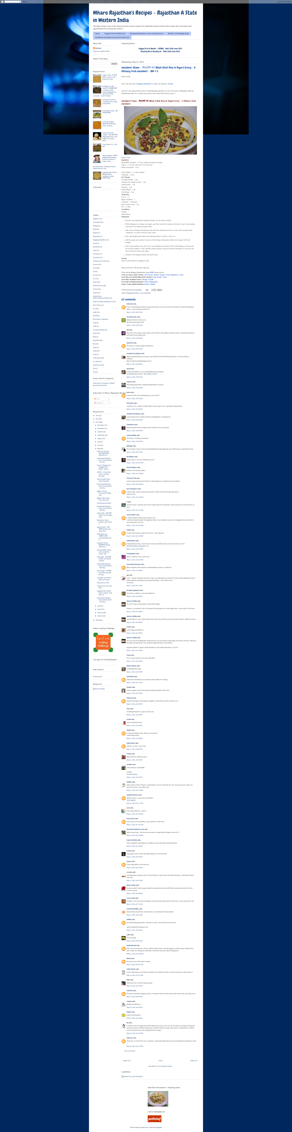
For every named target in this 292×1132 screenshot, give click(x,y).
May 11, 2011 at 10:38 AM (135, 473)
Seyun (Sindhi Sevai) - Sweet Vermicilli (104, 480)
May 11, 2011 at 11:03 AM (135, 497)
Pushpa (129, 754)
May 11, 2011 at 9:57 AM (134, 452)
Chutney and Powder (100, 261)
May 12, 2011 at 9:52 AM (134, 941)
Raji (128, 330)
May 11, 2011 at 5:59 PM (134, 715)
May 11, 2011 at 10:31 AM (135, 463)
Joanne (129, 851)
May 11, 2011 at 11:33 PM (135, 814)
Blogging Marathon (132, 293)
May (98, 449)
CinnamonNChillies (133, 909)
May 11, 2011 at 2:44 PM (134, 672)
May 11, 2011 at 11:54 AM (135, 525)
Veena (165, 277)
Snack (95, 351)
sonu (128, 808)
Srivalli (170, 84)
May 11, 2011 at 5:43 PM (134, 704)
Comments (99, 403)
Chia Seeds (96, 254)
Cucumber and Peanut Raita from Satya (104, 579)
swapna (129, 1001)
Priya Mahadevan (172, 275)
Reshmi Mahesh (132, 467)
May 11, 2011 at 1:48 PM (134, 622)
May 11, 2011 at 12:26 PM (135, 549)
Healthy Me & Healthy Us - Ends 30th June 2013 (160, 51)
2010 (97, 620)
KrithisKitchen (131, 541)
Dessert (95, 275)
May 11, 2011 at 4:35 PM (134, 693)
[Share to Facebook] (159, 290)
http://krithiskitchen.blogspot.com (138, 546)
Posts (98, 399)
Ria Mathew (130, 457)
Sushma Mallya (131, 435)
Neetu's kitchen (131, 666)
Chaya (129, 655)
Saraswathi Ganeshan (134, 564)
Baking (95, 226)
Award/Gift (96, 222)
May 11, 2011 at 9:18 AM (134, 388)
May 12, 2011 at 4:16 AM (134, 868)
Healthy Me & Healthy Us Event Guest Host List (112, 37)
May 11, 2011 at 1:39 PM (134, 612)
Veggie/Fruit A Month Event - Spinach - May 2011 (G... (104, 593)
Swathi (129, 530)
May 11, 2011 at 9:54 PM (134, 760)
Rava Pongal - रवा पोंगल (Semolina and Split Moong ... (104, 573)
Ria (128, 1023)
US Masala (130, 583)
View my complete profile (101, 51)
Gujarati (95, 293)
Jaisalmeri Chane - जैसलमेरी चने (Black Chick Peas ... (103, 545)
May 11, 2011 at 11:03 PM (135, 790)
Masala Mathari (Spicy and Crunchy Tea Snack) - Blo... (104, 552)
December (100, 425)
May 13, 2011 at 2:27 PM (134, 986)
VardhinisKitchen (132, 774)
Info (94, 309)
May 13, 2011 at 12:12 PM (135, 975)
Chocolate (96, 257)
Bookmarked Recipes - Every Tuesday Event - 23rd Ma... (104, 486)
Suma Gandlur (131, 515)
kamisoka (145, 1127)
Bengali (95, 233)
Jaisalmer (124, 91)
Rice (94, 344)
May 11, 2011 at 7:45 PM (134, 725)
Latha (128, 935)
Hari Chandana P (132, 489)
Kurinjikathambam (132, 374)
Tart (94, 368)
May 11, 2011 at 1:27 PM (134, 586)
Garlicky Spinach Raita (104, 503)
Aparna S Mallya (132, 601)
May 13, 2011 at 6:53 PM (134, 997)
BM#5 (152, 272)
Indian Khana (131, 743)
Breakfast (96, 247)
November (101, 428)
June (99, 445)
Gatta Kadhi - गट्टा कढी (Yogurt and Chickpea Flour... (104, 515)
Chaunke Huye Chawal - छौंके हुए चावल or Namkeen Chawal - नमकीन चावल (109, 175)
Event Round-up (98, 286)
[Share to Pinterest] (161, 290)
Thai (94, 372)
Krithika (129, 919)
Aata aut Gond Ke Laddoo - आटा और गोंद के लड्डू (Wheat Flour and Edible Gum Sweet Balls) (109, 137)
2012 (97, 419)
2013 (97, 415)
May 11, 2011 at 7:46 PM (134, 738)
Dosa (94, 279)
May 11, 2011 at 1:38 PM (134, 596)
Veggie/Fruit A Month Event (115, 33)
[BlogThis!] (154, 290)
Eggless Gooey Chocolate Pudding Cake (104, 493)
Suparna (129, 382)
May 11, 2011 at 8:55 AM (134, 349)
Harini (156, 275)
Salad (95, 347)
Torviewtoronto (132, 317)
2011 (97, 422)
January (100, 616)
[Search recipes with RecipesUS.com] (99, 689)
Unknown (130, 304)
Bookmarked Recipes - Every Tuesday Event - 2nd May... (104, 600)
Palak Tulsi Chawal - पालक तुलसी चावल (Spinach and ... (103, 453)
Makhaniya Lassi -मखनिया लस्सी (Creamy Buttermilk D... (104, 537)
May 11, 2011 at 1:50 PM (134, 633)
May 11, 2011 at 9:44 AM (134, 420)
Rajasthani (147, 293)
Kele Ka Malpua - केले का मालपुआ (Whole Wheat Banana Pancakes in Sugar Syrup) (109, 158)
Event (94, 282)
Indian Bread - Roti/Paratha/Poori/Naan (101, 297)
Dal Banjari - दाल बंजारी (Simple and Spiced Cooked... (104, 559)
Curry (141, 293)
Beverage (96, 236)
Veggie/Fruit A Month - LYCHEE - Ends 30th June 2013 (160, 48)
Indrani (129, 861)
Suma (182, 275)
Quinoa (95, 333)
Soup (94, 354)
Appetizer (96, 219)
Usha (128, 709)
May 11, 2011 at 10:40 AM (135, 484)
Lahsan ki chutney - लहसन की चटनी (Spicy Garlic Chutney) (109, 124)
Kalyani (162, 275)
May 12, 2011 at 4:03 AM (134, 857)
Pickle (95, 326)
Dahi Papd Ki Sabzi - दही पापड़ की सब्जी (109, 112)
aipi (128, 575)
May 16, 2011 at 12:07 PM (135, 1033)
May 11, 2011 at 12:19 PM (135, 536)
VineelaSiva (130, 425)
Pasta (94, 323)
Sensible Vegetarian (133, 590)
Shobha (129, 687)
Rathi (128, 980)
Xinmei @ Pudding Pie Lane (135, 829)
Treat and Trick (131, 478)
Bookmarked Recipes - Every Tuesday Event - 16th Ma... (104, 508)
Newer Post (127, 1061)
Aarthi (146, 284)
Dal (94, 271)
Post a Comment (129, 1051)
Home (97, 33)
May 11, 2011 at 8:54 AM (134, 338)
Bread (95, 243)
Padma (129, 627)
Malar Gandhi (131, 885)
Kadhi (95, 312)
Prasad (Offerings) (99, 330)
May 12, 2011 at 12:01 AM (135, 825)
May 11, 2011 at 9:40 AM (134, 409)
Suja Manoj (130, 676)
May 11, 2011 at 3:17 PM (134, 682)
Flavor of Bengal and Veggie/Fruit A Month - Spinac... (104, 467)
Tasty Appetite (131, 800)
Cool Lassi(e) (148, 275)
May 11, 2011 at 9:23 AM (134, 398)
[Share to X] (157, 290)
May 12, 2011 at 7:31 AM (134, 904)
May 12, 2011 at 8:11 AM (134, 915)
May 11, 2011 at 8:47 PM (134, 749)
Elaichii (129, 958)
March (99, 609)
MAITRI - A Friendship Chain (178, 33)
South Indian (97, 358)
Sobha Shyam (131, 969)
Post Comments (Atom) (164, 1066)
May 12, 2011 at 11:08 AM (135, 954)
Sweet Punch (97, 365)
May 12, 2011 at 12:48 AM (135, 835)
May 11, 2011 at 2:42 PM (134, 661)
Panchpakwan (131, 554)
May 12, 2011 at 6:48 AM (134, 893)
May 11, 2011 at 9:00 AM (134, 364)
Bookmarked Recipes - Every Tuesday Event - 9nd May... (104, 566)
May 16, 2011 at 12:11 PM (135, 1046)
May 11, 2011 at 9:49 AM (134, 431)
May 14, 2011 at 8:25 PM (134, 1007)
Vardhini (129, 764)
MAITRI (95, 316)
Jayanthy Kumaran (132, 795)
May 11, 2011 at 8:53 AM (134, 325)
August (99, 438)
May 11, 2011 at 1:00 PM (134, 570)
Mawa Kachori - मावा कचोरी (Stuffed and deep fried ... (104, 529)
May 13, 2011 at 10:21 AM (135, 964)
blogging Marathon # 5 (145, 84)
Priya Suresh (157, 277)
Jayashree (130, 343)
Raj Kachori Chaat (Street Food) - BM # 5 (104, 522)
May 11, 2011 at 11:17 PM (135, 803)
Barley (95, 229)
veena (128, 392)
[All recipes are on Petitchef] (154, 1122)
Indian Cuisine (131, 494)
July (98, 442)
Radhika (129, 782)
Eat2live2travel (131, 945)
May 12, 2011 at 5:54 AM (134, 880)
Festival (95, 289)
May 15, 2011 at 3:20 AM (134, 1018)
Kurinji (129, 369)
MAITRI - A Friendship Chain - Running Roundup (104, 474)
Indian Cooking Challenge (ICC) (103, 302)
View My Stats (97, 677)
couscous (96, 264)
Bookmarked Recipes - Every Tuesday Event (146, 33)
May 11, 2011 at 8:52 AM (134, 312)
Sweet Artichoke (132, 840)
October (100, 432)
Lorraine (129, 872)
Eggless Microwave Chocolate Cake (103, 499)
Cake (94, 250)
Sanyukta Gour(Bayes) (134, 353)
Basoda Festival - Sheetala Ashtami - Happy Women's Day (104, 168)
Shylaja (144, 279)
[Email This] (152, 290)
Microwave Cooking (99, 319)
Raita (94, 337)
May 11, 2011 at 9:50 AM (134, 441)
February (100, 613)
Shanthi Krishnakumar (134, 414)
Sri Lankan (96, 361)
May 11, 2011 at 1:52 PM (134, 650)
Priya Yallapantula (151, 281)
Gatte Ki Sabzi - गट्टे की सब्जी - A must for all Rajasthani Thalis (109, 77)
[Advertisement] (117, 1089)
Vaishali (152, 284)
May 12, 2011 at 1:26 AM (134, 846)
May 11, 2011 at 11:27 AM (135, 510)
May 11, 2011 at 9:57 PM (134, 777)
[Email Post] (146, 290)
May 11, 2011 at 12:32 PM (135, 560)
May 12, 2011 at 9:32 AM (134, 930)
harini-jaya (130, 403)
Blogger (159, 1127)
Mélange (129, 446)
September (101, 435)
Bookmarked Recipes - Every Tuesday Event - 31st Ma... (104, 460)
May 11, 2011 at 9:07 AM (134, 377)
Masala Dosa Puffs (103, 583)
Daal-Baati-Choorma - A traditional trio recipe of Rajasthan (109, 102)
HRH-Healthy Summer (150, 374)
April (99, 606)
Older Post (193, 1061)
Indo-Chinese (97, 305)
